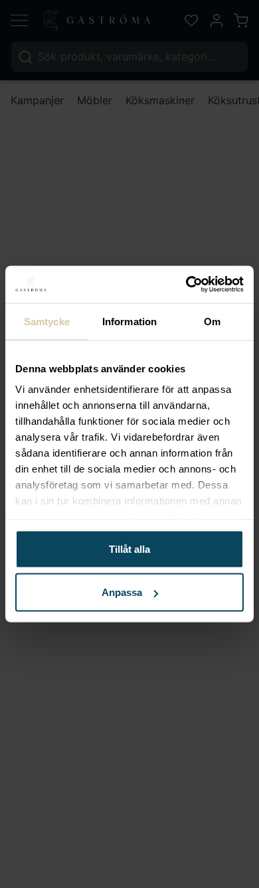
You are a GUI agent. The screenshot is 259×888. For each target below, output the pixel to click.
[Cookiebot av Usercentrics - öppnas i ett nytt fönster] (186, 284)
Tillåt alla (129, 548)
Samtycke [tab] (47, 321)
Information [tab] (129, 321)
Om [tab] (212, 321)
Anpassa (122, 592)
